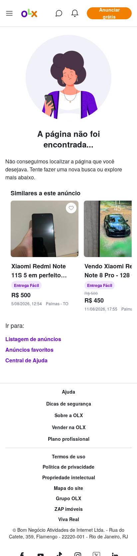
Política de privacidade (68, 467)
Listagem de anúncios (33, 339)
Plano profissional (68, 439)
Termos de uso (68, 456)
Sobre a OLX (69, 415)
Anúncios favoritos (29, 349)
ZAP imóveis (69, 509)
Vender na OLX (68, 427)
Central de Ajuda (26, 360)
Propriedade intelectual (68, 477)
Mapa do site (68, 488)
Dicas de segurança (68, 404)
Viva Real (68, 519)
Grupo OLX (68, 498)
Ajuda (68, 392)
